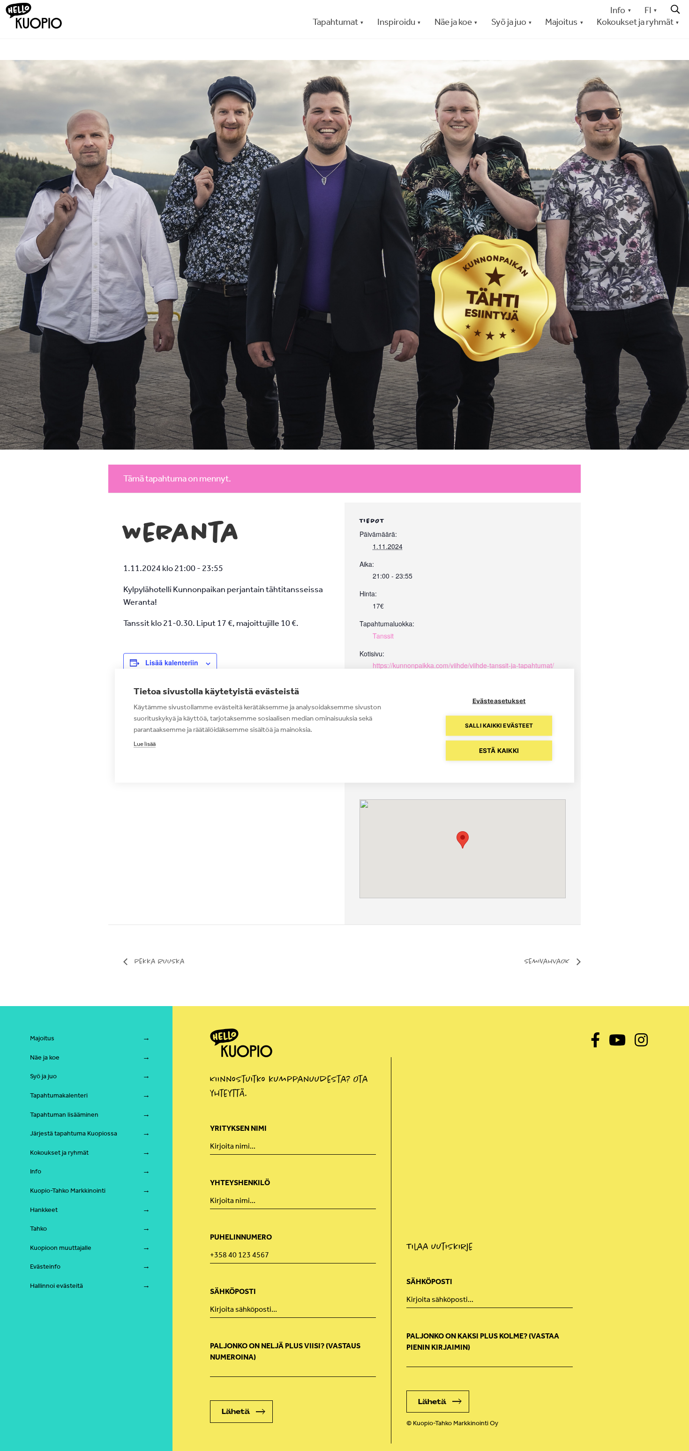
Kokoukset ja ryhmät (59, 1153)
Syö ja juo (43, 1076)
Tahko (38, 1229)
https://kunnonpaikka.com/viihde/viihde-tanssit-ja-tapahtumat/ (463, 665)
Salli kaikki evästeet (499, 725)
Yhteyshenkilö (240, 1182)
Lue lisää (145, 743)
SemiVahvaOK (548, 961)
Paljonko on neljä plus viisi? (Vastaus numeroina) (285, 1351)
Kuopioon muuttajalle (60, 1248)
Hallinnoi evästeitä (56, 1286)
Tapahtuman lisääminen (64, 1115)
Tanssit (383, 635)
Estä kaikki (499, 750)
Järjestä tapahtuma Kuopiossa (73, 1133)
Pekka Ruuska (158, 961)
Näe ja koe (45, 1057)
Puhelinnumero (241, 1237)
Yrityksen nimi (238, 1128)
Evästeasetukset (499, 700)
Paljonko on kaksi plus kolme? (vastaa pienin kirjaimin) (482, 1341)
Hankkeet (44, 1210)
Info (617, 10)
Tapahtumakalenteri (59, 1095)
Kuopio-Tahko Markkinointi (67, 1191)
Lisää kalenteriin (171, 662)
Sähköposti (233, 1291)
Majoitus (42, 1038)
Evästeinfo (45, 1267)
